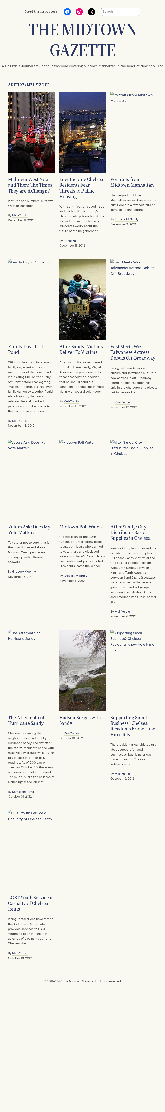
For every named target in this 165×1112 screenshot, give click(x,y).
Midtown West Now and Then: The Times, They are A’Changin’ (30, 185)
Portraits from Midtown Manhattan (132, 182)
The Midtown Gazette (82, 39)
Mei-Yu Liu (20, 215)
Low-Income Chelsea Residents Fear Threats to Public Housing (81, 188)
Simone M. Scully (126, 219)
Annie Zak (70, 241)
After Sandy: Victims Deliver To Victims (81, 349)
